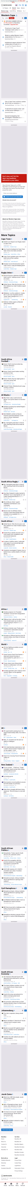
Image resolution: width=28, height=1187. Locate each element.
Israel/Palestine (12, 539)
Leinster (5, 307)
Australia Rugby (15, 299)
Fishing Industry (7, 760)
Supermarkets (9, 737)
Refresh (23, 1185)
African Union (13, 858)
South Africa (13, 11)
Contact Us (4, 1144)
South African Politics (15, 261)
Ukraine (23, 8)
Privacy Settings (19, 1171)
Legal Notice (10, 206)
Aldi (4, 737)
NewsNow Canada (19, 1152)
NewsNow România (19, 1147)
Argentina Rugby (7, 299)
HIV (11, 866)
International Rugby (13, 282)
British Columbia (13, 548)
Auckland (6, 774)
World (14, 8)
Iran (9, 652)
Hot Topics (5, 8)
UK (10, 8)
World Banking (18, 1006)
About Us (3, 1141)
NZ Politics (6, 779)
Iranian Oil (14, 640)
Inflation (12, 992)
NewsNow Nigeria (19, 1144)
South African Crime (8, 1034)
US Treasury (14, 983)
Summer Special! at (13, 1)
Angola (5, 633)
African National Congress (9, 875)
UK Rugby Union (7, 404)
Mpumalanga (19, 875)
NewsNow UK (18, 1139)
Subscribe (3, 1147)
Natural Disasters (11, 661)
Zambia (15, 617)
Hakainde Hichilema (8, 617)
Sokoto (19, 858)
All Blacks (19, 11)
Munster (10, 307)
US (11, 652)
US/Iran (5, 652)
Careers (3, 1165)
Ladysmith (6, 548)
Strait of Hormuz (7, 640)
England (17, 760)
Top (3, 18)
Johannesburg (7, 884)
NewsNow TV (4, 1149)
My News (11, 1185)
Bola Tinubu (18, 633)
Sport (13, 369)
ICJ (4, 539)
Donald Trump (11, 668)
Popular (12, 18)
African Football (7, 369)
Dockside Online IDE (6, 1168)
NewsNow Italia (18, 1149)
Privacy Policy (18, 1160)
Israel (7, 539)
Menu (17, 1185)
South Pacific (12, 779)
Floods (5, 661)
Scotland (6, 744)
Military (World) (11, 633)
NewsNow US (18, 1141)
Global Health (10, 556)
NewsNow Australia (19, 1155)
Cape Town (6, 530)
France (13, 760)
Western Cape (4, 11)
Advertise (3, 1163)
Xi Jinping (15, 675)
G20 (19, 983)
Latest (6, 18)
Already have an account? (9, 200)
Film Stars (6, 625)
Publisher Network (5, 1160)
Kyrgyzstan (9, 675)
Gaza (18, 8)
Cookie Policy (18, 1163)
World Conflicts (7, 983)
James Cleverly (7, 753)
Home (2, 1139)
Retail (15, 737)
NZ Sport (13, 411)
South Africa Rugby (7, 420)
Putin (5, 675)
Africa (18, 254)
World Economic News (9, 1006)
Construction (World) (13, 774)
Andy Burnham (14, 753)
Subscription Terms (19, 1168)
